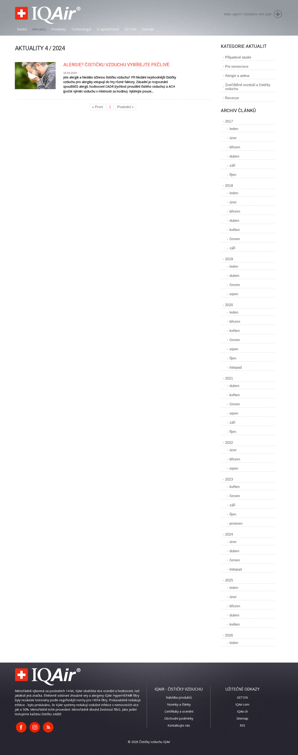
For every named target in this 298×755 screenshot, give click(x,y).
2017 (229, 121)
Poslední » (125, 107)
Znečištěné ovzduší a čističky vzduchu (247, 87)
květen (234, 230)
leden (233, 129)
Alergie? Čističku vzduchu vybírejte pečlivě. (116, 64)
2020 (229, 305)
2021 (229, 378)
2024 (229, 534)
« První (97, 107)
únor (232, 138)
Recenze (232, 98)
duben (234, 156)
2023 (229, 479)
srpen (233, 294)
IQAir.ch (242, 711)
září (232, 165)
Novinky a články (179, 704)
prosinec (236, 523)
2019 (229, 259)
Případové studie (238, 57)
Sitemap (242, 718)
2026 (229, 635)
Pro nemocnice (236, 66)
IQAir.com (242, 704)
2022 (229, 442)
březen (234, 147)
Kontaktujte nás (179, 725)
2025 (229, 580)
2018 (229, 185)
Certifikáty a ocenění (178, 711)
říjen (232, 175)
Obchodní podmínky (178, 718)
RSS (242, 725)
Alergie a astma (237, 76)
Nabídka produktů (179, 697)
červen (234, 239)
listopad (235, 367)
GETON (242, 697)
